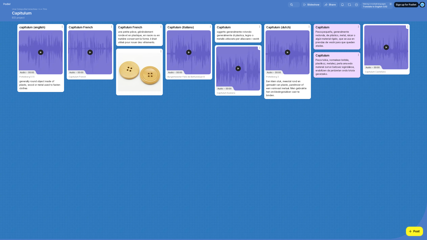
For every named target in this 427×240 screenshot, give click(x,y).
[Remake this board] (349, 4)
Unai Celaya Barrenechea (24, 9)
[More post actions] (62, 26)
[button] (40, 52)
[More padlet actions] (356, 4)
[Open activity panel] (342, 4)
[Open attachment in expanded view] (139, 72)
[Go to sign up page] (422, 4)
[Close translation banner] (390, 4)
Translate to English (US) (375, 6)
